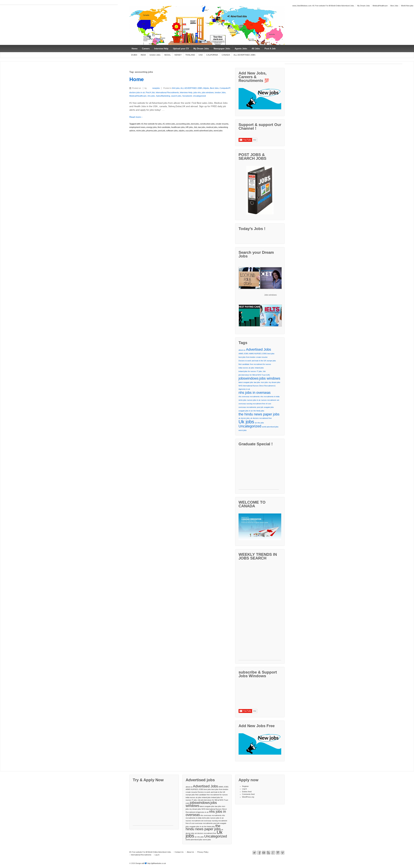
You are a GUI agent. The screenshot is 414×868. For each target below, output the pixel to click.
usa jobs (189, 131)
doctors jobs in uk (137, 92)
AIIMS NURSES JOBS (258, 354)
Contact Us (179, 852)
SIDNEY (178, 55)
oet (278, 400)
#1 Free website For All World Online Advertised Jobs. (150, 852)
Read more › (135, 117)
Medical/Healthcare (380, 6)
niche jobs (140, 131)
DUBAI (134, 55)
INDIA (143, 55)
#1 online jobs (169, 124)
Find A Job (150, 92)
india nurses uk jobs (246, 368)
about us (242, 350)
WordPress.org (248, 797)
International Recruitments (167, 92)
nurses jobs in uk (254, 400)
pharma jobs (151, 131)
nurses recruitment (268, 400)
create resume (222, 124)
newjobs (156, 88)
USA (201, 55)
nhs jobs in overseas (255, 392)
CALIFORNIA (212, 55)
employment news (137, 127)
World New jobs (407, 6)
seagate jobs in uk (246, 411)
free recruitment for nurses (260, 364)
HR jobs (189, 127)
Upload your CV (181, 48)
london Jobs (155, 55)
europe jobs (271, 361)
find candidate (164, 127)
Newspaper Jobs (222, 48)
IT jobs (259, 371)
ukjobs (182, 131)
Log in (244, 789)
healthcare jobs (178, 127)
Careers (146, 48)
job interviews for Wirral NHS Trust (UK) (254, 375)
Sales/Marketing (163, 96)
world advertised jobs (203, 131)
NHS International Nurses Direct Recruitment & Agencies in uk (257, 387)
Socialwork (187, 96)
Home (134, 48)
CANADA (226, 55)
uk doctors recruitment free (261, 418)
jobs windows (208, 92)
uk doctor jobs (244, 418)
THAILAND (190, 55)
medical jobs (211, 127)
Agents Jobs (241, 48)
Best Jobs (394, 6)
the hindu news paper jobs (259, 414)
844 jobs (176, 88)
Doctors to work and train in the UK (252, 361)
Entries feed (246, 792)
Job (195, 127)
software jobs (172, 131)
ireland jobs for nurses (247, 371)
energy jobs (151, 127)
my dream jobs (274, 382)
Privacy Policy (202, 852)
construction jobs (207, 124)
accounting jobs (183, 124)
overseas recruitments (247, 407)
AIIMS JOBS (243, 354)
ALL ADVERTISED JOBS (244, 55)
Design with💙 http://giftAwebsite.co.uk (150, 863)
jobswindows (249, 378)
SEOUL (167, 55)
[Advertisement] (59, 3)
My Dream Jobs (363, 6)
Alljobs (206, 88)
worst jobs (218, 131)
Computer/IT (225, 88)
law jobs (201, 127)
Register (245, 786)
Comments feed (248, 794)
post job (161, 131)
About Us (190, 852)
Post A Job (270, 48)
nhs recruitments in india (269, 396)
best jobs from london (247, 357)
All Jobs (256, 48)
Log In (157, 855)
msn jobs (264, 382)
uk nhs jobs (259, 423)
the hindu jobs (258, 411)
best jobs (195, 124)
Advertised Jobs (258, 349)
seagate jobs (269, 407)
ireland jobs (259, 368)
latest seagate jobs (246, 382)
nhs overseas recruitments (249, 396)
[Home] (142, 88)
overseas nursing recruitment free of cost (255, 404)
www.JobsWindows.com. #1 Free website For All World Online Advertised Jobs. (323, 6)
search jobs (176, 96)
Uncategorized (199, 96)
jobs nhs (197, 92)
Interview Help (161, 48)
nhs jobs (151, 96)
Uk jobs (246, 421)
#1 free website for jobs (151, 124)
